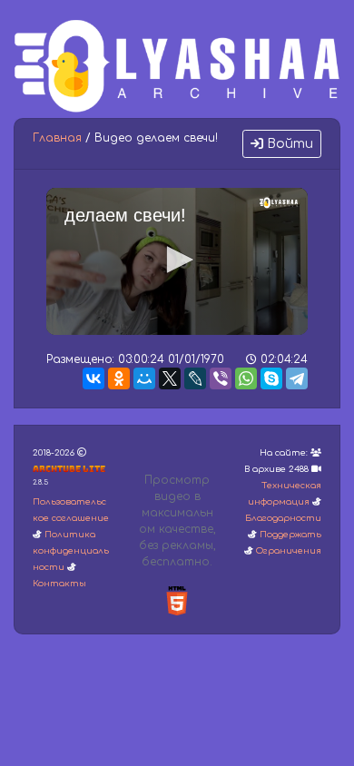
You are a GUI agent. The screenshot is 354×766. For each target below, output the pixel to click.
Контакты (59, 583)
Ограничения (288, 550)
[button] (177, 260)
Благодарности (283, 518)
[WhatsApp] (246, 378)
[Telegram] (297, 378)
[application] (177, 261)
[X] (170, 378)
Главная (57, 138)
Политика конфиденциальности (71, 551)
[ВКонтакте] (93, 378)
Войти (288, 144)
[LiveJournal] (195, 378)
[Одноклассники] (119, 378)
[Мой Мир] (144, 378)
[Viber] (220, 378)
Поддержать (290, 534)
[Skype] (271, 378)
